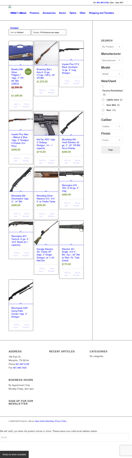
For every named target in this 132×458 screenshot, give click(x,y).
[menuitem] (13, 12)
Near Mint (113, 104)
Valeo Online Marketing (44, 421)
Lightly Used (114, 99)
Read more (67, 82)
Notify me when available (14, 454)
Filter (110, 149)
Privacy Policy (61, 421)
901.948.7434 (19, 367)
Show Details (26, 105)
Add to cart (16, 105)
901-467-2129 (102, 2)
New (111, 110)
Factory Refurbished (112, 92)
